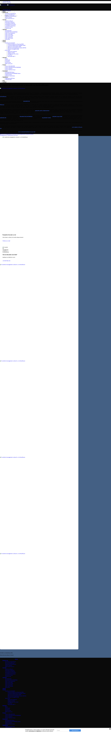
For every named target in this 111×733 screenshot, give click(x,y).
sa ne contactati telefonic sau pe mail (26, 131)
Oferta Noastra (8, 17)
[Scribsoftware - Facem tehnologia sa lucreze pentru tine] (7, 5)
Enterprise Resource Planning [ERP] (16, 44)
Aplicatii (4, 29)
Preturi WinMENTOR (10, 66)
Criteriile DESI (8, 79)
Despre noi (5, 12)
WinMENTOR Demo (9, 72)
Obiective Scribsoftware (10, 16)
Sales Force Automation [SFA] (14, 46)
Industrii (5, 57)
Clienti (4, 40)
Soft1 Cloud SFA (9, 36)
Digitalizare (5, 77)
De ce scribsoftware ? (10, 14)
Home (4, 11)
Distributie (7, 60)
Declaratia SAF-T (11, 56)
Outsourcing (8, 28)
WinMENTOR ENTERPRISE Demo (12, 73)
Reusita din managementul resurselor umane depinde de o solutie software (16, 134)
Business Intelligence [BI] (13, 49)
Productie (7, 61)
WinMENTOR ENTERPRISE (11, 31)
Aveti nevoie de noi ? (9, 18)
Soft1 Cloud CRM (9, 35)
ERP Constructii (8, 63)
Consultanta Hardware (10, 25)
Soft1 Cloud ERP (9, 34)
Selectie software (9, 21)
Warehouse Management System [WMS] (17, 47)
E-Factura (10, 55)
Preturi (4, 64)
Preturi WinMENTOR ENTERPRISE (13, 67)
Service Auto (8, 62)
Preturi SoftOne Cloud (10, 69)
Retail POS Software (12, 51)
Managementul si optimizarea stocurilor (9, 135)
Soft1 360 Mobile (9, 38)
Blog (4, 80)
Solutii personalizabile (10, 42)
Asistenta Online (9, 27)
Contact (4, 82)
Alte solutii (7, 50)
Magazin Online (11, 52)
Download (5, 71)
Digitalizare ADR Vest (10, 78)
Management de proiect (10, 24)
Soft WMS (7, 39)
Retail (6, 58)
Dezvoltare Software (9, 22)
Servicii (4, 19)
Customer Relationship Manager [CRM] (16, 45)
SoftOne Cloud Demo (10, 75)
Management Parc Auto (13, 53)
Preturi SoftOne (8, 68)
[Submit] (3, 13)
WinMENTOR (8, 30)
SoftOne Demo (8, 74)
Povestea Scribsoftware (10, 13)
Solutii (4, 41)
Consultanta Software (10, 23)
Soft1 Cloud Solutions (10, 33)
